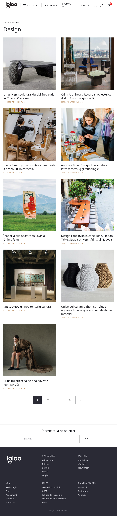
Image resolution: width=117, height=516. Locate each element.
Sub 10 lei (10, 502)
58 (69, 400)
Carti (8, 491)
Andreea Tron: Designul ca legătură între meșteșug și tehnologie (84, 167)
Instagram (83, 491)
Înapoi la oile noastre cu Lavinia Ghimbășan (24, 237)
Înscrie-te (87, 439)
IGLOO (6, 22)
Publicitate (83, 460)
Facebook (82, 487)
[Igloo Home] (11, 5)
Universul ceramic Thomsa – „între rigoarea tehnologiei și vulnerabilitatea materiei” (86, 310)
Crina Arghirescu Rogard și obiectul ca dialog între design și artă (86, 96)
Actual (45, 471)
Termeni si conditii (51, 487)
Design (45, 468)
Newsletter (83, 468)
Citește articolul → (14, 102)
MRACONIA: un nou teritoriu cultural (27, 306)
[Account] (101, 5)
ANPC (44, 502)
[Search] (95, 5)
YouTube (82, 495)
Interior (45, 464)
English (45, 475)
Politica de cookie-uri (52, 495)
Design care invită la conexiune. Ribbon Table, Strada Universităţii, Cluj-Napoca (87, 237)
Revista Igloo (66, 5)
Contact (82, 464)
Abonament (51, 5)
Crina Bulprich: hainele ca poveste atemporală (25, 382)
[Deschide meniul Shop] (88, 5)
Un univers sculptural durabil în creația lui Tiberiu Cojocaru (28, 96)
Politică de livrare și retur (54, 498)
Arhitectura (47, 460)
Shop (83, 5)
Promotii (10, 498)
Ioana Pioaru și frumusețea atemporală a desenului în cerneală (29, 167)
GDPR (44, 491)
